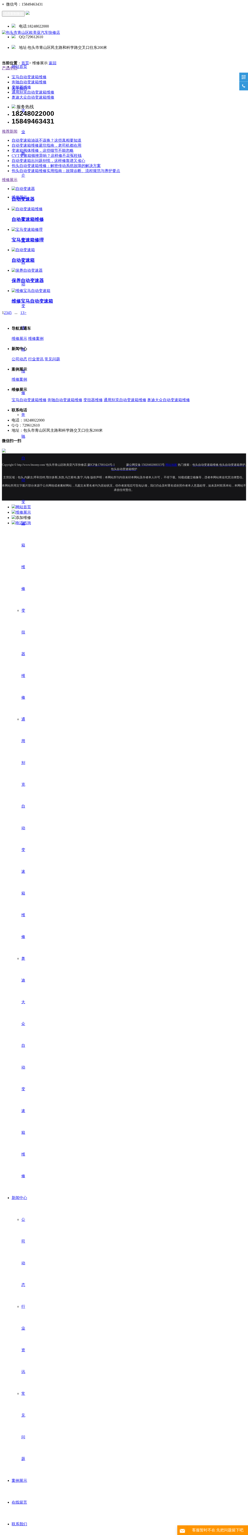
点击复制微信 (13, 13)
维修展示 (9, 180)
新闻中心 (19, 1198)
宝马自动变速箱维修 (23, 306)
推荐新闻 (9, 131)
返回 (52, 63)
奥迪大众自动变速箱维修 (23, 1067)
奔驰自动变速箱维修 (23, 502)
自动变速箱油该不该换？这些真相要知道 (46, 140)
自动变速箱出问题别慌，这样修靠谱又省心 (48, 161)
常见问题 (52, 359)
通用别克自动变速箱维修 (23, 828)
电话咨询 (23, 523)
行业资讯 (36, 359)
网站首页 (19, 67)
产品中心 (9, 68)
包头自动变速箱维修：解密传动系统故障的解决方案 (56, 166)
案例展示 (19, 1480)
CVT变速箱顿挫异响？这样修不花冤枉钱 (47, 155)
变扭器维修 (23, 653)
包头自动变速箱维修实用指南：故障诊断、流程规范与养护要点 (66, 171)
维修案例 (36, 338)
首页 (25, 63)
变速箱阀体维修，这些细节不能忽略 (43, 150)
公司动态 (19, 359)
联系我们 (19, 1524)
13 (22, 313)
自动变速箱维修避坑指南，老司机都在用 (46, 145)
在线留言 (19, 1502)
